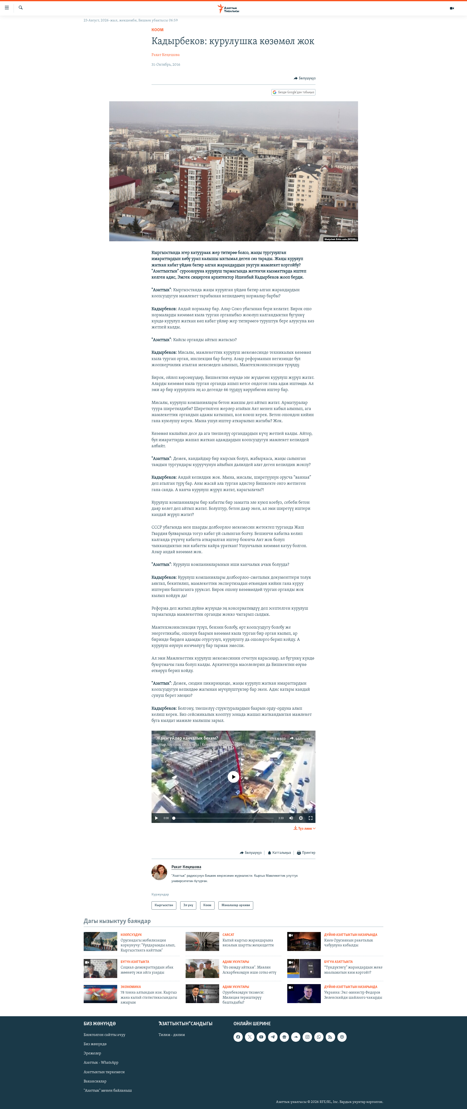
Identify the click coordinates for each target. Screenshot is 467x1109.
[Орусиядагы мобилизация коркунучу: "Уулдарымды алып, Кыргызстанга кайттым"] (100, 941)
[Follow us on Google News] (284, 1037)
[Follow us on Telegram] (272, 1037)
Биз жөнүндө (95, 1044)
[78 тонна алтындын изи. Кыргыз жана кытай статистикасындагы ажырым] (100, 993)
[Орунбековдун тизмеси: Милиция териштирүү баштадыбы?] (202, 993)
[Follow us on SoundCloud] (295, 1037)
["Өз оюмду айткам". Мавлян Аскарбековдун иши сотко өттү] (202, 968)
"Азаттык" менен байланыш (108, 1091)
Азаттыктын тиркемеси (104, 1072)
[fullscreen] (310, 818)
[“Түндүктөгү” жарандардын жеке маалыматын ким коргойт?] (304, 968)
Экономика (131, 987)
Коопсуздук (131, 935)
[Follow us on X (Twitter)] (249, 1037)
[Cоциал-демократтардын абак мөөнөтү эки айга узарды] (100, 968)
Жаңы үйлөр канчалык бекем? (187, 738)
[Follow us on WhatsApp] (318, 1037)
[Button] (304, 78)
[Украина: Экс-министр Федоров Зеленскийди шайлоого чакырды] (304, 993)
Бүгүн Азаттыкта (135, 962)
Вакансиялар (95, 1081)
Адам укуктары (236, 962)
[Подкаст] (342, 1037)
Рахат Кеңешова (166, 55)
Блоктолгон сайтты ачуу (104, 1035)
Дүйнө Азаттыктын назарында (350, 935)
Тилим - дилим (172, 1035)
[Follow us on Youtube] (261, 1037)
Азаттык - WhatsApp (101, 1063)
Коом (157, 30)
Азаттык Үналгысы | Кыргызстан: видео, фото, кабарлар (214, 745)
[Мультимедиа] (452, 8)
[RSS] (330, 1037)
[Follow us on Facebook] (238, 1037)
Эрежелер (92, 1054)
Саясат (228, 935)
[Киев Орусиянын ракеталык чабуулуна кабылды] (304, 941)
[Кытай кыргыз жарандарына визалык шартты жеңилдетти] (202, 941)
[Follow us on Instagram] (307, 1037)
